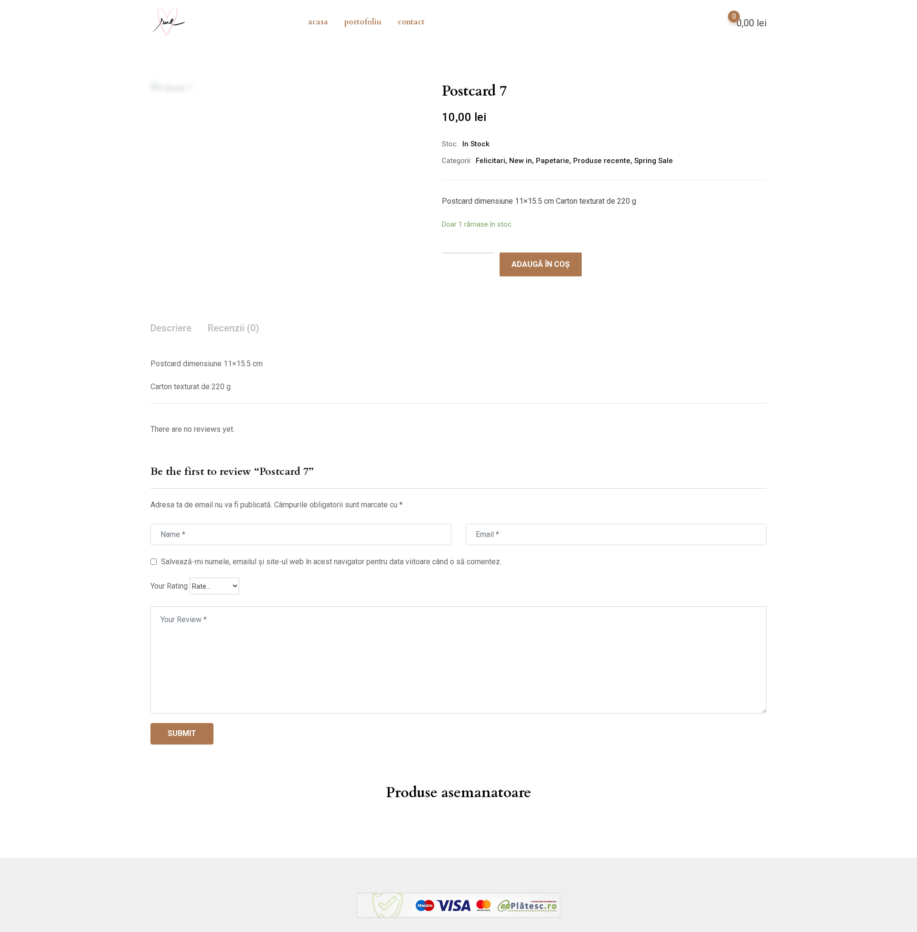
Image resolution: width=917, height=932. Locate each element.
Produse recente (601, 160)
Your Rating (169, 586)
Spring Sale (653, 160)
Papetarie (552, 160)
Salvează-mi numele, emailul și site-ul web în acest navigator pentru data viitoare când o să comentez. (331, 561)
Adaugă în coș (541, 264)
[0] (724, 22)
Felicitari (490, 160)
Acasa (318, 22)
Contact (411, 22)
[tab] (171, 329)
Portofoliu (363, 22)
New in (520, 160)
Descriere (171, 328)
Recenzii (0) (233, 328)
